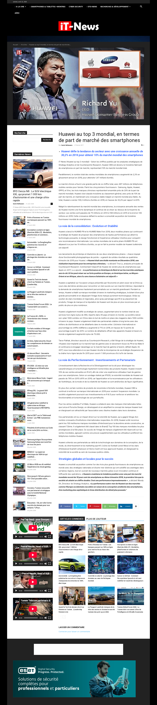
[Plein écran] (49, 536)
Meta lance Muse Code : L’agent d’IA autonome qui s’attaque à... (39, 380)
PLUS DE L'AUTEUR (96, 518)
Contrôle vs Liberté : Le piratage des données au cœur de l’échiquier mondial (101, 578)
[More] (135, 506)
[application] (33, 528)
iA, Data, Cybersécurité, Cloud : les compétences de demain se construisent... (39, 343)
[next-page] (64, 616)
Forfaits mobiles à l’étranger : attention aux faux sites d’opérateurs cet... (39, 331)
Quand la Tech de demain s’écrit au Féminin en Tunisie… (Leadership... (39, 282)
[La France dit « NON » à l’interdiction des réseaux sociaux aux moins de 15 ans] (19, 319)
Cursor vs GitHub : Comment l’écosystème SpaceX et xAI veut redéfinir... (38, 269)
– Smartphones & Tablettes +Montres (47, 6)
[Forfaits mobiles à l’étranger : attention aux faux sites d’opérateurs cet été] (19, 331)
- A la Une (23, 45)
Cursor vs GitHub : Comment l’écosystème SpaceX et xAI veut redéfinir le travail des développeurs (130, 578)
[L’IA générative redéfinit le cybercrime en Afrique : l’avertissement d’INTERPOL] (19, 406)
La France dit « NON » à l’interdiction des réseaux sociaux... (37, 318)
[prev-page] (60, 616)
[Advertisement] (78, 649)
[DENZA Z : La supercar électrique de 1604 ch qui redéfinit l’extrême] (19, 455)
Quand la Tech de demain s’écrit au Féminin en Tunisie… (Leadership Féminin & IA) (71, 609)
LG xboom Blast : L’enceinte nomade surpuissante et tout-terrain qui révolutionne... (39, 355)
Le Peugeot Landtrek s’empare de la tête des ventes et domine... (39, 294)
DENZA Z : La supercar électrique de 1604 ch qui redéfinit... (37, 454)
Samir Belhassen (66, 145)
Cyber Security (76, 6)
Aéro (17, 13)
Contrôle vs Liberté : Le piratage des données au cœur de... (39, 257)
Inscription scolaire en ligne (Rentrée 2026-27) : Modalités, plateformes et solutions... (39, 232)
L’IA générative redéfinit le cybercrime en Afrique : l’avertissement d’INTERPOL (38, 405)
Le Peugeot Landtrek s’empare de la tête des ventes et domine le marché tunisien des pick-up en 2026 (101, 609)
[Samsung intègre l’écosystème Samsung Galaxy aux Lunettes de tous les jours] (19, 442)
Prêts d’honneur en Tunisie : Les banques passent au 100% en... (39, 220)
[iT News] (78, 26)
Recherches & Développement (114, 6)
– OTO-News (91, 6)
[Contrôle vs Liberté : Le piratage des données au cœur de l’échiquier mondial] (101, 564)
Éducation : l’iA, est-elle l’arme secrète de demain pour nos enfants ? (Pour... (39, 505)
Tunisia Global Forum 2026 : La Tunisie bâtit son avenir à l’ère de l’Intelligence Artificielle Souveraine (130, 609)
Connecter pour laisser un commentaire (74, 631)
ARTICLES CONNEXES (71, 518)
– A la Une (19, 6)
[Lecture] (16, 536)
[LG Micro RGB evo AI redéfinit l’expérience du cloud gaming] (19, 467)
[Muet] (45, 536)
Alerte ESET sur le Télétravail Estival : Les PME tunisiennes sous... (39, 417)
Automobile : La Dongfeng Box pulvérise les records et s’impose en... (39, 244)
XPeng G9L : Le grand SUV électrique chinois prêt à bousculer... (37, 393)
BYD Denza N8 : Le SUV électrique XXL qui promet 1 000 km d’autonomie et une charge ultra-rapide (32, 196)
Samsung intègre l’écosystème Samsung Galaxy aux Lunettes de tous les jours (39, 442)
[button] (141, 7)
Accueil (15, 45)
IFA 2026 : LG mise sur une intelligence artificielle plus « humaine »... (38, 368)
